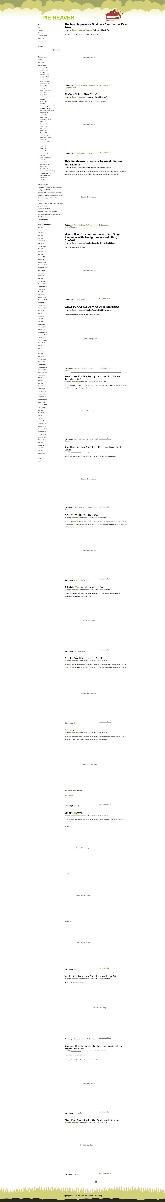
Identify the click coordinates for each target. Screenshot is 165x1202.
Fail (41, 99)
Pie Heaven (58, 18)
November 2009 (42, 399)
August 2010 (41, 375)
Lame (41, 121)
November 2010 (42, 367)
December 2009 (42, 396)
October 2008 (42, 434)
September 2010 (42, 372)
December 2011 (42, 332)
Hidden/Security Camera (46, 106)
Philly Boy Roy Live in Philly (84, 658)
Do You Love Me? (43, 219)
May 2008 (40, 447)
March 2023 (41, 240)
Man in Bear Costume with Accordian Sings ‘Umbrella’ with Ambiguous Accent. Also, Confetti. (92, 237)
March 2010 (41, 388)
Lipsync (42, 123)
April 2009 (40, 418)
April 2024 (40, 235)
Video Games (43, 175)
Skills (41, 155)
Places (41, 144)
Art (40, 72)
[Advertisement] (44, 500)
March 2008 (41, 453)
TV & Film (42, 168)
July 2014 (40, 273)
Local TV (42, 126)
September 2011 (42, 340)
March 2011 (41, 356)
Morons (42, 132)
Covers (41, 85)
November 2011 (42, 335)
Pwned (41, 148)
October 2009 (42, 402)
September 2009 (42, 404)
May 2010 (40, 383)
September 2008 (42, 437)
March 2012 (41, 324)
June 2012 (41, 316)
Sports (41, 159)
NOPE (40, 200)
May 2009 (40, 415)
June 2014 (41, 275)
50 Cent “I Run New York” (81, 94)
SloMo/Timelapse (44, 157)
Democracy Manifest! (44, 208)
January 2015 (42, 262)
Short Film (42, 153)
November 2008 (42, 431)
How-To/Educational (45, 110)
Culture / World (43, 90)
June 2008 (41, 445)
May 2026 (40, 227)
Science (42, 150)
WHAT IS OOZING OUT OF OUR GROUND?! (92, 307)
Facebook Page (42, 35)
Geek (41, 103)
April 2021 (40, 248)
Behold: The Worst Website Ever (85, 587)
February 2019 (42, 251)
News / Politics (43, 137)
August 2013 (41, 289)
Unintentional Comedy (45, 171)
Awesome (42, 74)
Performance (43, 141)
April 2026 (40, 230)
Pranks (41, 146)
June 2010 (41, 380)
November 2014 (42, 267)
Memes (41, 130)
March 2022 (41, 243)
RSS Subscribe (42, 41)
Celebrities (42, 76)
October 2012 (42, 305)
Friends (40, 59)
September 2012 (42, 308)
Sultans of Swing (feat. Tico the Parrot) (48, 198)
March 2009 (41, 421)
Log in (39, 461)
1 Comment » (104, 225)
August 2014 (41, 270)
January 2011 (41, 361)
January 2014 (42, 283)
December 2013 (42, 286)
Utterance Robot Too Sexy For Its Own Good (50, 203)
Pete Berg (98, 1196)
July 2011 (40, 345)
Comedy (42, 79)
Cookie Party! (73, 813)
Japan (41, 115)
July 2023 (40, 238)
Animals (42, 67)
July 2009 (40, 410)
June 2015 (41, 259)
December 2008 (42, 429)
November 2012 (42, 302)
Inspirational (43, 112)
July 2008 (40, 442)
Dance (41, 94)
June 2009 (41, 413)
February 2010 (42, 391)
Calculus (70, 730)
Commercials (43, 81)
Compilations (43, 83)
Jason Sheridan (77, 30)
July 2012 (40, 313)
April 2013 (40, 292)
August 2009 (41, 407)
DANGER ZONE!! (43, 206)
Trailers (41, 166)
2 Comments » (104, 368)
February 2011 (42, 359)
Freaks (41, 101)
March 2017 (41, 257)
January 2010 (42, 394)
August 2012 (41, 310)
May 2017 (40, 254)
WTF (41, 179)
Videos (40, 65)
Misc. (39, 62)
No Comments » (105, 85)
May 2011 (40, 351)
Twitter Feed (41, 38)
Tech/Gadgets (43, 164)
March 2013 (41, 294)
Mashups (42, 128)
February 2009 (42, 423)
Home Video (43, 108)
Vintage (42, 177)
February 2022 (42, 246)
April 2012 (40, 321)
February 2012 (42, 326)
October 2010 (42, 369)
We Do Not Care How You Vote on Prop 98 (90, 976)
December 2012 (42, 300)
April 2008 (40, 450)
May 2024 (40, 232)
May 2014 (40, 278)
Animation (42, 70)
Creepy (41, 88)
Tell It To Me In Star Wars (82, 515)
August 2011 (41, 343)
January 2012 (42, 329)
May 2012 (40, 318)
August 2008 (41, 439)
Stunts (41, 162)
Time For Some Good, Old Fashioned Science (92, 1120)
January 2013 (42, 297)
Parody (41, 139)
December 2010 (42, 364)
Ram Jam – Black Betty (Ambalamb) (48, 211)
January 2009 (42, 426)
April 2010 (40, 386)
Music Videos (43, 135)
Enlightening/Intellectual (46, 97)
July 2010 (40, 378)
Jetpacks (42, 117)
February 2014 (42, 281)
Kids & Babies (43, 119)
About (39, 27)
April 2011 (40, 353)
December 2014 (42, 265)
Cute (41, 92)
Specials (40, 33)
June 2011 (41, 348)
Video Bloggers (44, 173)
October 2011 (41, 337)
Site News (41, 30)
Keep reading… (69, 795)
